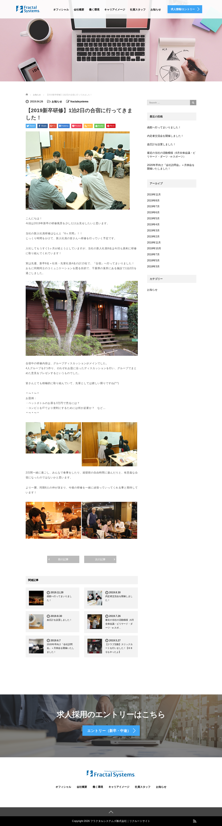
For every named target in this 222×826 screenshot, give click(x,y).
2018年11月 (154, 242)
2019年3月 (153, 230)
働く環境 (94, 9)
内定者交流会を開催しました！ (165, 135)
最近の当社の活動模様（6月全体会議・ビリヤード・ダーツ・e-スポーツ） (171, 154)
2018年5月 (153, 260)
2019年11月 (154, 194)
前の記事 (63, 559)
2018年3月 (153, 266)
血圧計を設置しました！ (59, 620)
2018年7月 (153, 254)
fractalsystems (79, 101)
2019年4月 (153, 224)
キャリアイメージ (114, 9)
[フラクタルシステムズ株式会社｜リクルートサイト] (28, 8)
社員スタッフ (138, 9)
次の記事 (100, 559)
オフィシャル (61, 9)
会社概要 (79, 9)
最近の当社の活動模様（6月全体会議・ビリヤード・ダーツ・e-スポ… (119, 624)
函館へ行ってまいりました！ (164, 127)
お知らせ (155, 9)
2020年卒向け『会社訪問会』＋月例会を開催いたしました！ (60, 648)
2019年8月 (153, 200)
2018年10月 (154, 248)
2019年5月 (153, 218)
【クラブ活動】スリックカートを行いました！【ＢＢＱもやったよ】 (119, 648)
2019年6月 (153, 212)
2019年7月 (153, 206)
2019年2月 (153, 236)
